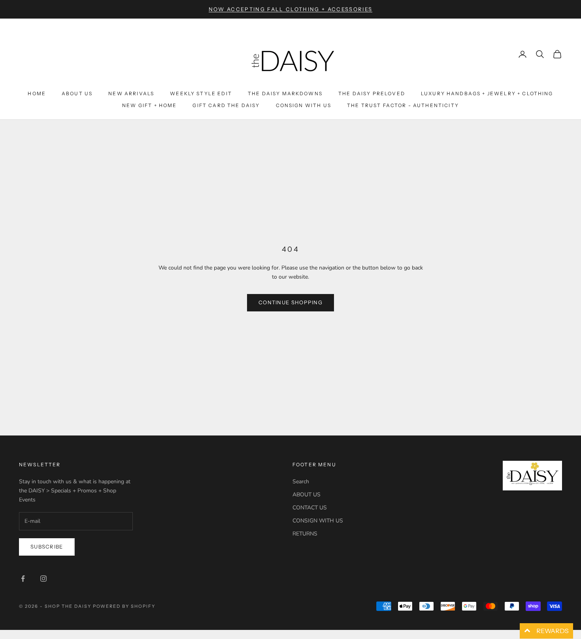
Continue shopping (290, 302)
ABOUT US (306, 494)
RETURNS (304, 533)
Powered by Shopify (124, 606)
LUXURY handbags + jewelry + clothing (487, 93)
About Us (77, 93)
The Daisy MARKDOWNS (285, 93)
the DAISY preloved (371, 93)
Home (37, 93)
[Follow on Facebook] (23, 578)
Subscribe (46, 546)
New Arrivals (131, 93)
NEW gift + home (149, 105)
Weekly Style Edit (201, 93)
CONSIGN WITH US (317, 520)
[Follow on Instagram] (43, 578)
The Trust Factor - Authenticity (403, 105)
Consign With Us (303, 105)
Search (300, 481)
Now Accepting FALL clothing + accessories (291, 9)
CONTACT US (309, 507)
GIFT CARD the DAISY (226, 105)
